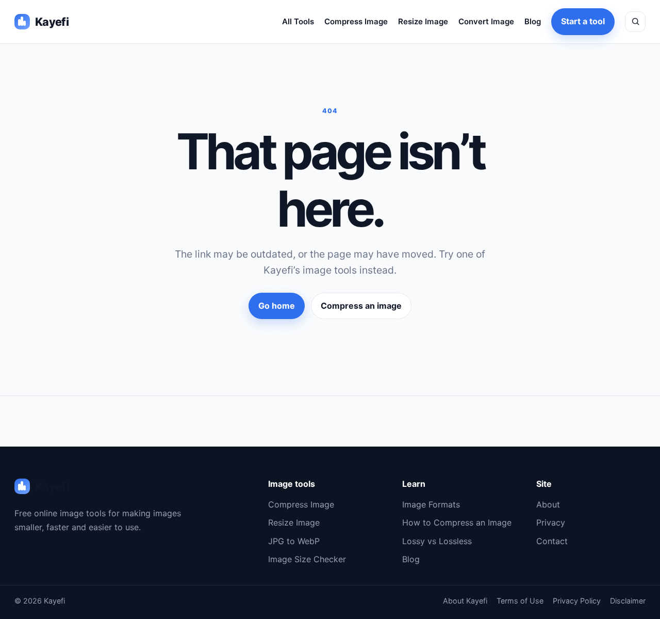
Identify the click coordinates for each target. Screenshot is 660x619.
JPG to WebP (294, 541)
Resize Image (423, 21)
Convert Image (486, 21)
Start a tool (583, 21)
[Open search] (635, 21)
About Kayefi (465, 600)
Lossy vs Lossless (437, 541)
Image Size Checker (307, 559)
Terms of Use (520, 600)
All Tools (298, 21)
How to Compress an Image (457, 522)
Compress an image (361, 305)
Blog (532, 21)
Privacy (550, 522)
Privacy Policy (577, 600)
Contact (552, 541)
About (548, 504)
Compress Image (356, 21)
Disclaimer (628, 600)
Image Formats (431, 504)
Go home (276, 305)
